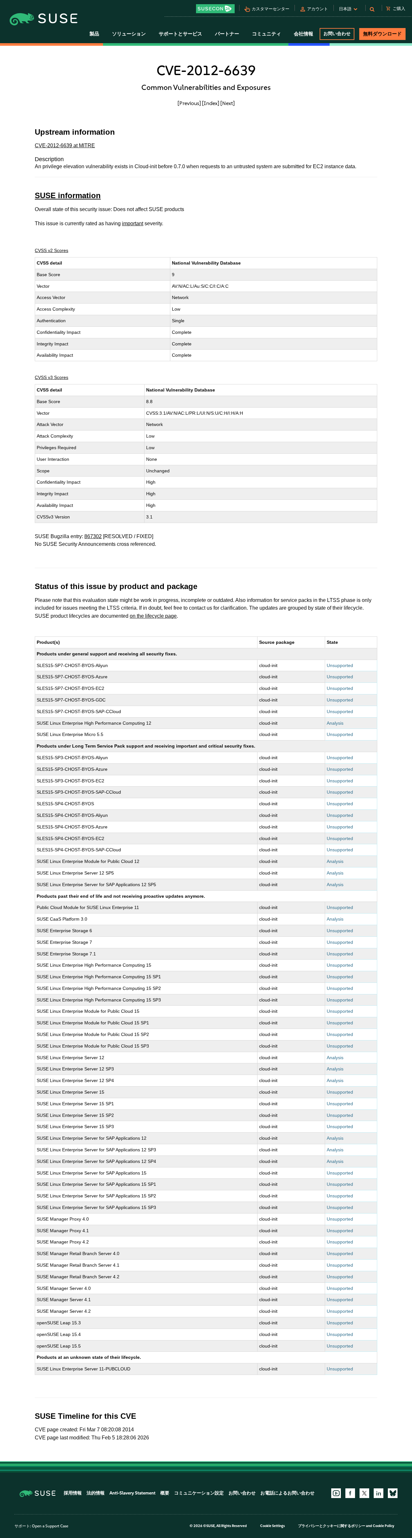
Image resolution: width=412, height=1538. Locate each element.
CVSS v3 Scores (51, 377)
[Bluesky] (393, 1493)
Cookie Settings (272, 1526)
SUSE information (68, 195)
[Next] (227, 103)
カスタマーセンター (270, 8)
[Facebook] (350, 1493)
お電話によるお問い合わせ (287, 1493)
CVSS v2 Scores (51, 250)
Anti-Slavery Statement (132, 1493)
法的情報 (96, 1493)
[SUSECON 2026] (215, 8)
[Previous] (189, 103)
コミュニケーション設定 (199, 1493)
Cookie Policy (383, 1526)
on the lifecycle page (153, 616)
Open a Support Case (50, 1526)
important (132, 223)
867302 (93, 536)
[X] (364, 1493)
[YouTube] (336, 1493)
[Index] (210, 103)
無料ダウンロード (382, 34)
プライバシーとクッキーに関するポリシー (331, 1526)
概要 (164, 1493)
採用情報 (73, 1493)
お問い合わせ (337, 33)
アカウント (317, 8)
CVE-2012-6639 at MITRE (65, 145)
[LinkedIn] (378, 1493)
